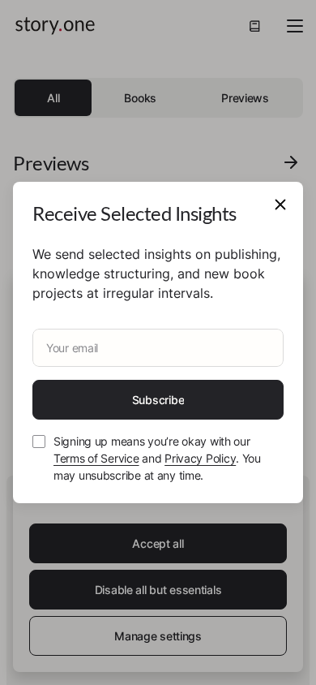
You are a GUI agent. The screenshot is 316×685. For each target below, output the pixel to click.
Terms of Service (96, 458)
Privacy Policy (200, 458)
